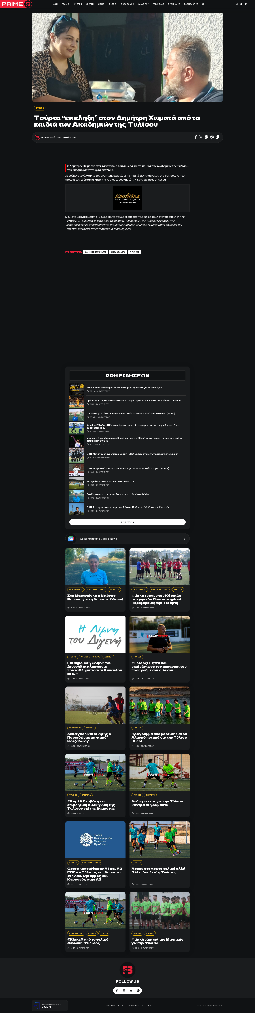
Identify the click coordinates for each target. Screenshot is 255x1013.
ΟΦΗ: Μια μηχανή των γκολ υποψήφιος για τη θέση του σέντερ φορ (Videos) (128, 468)
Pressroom (47, 137)
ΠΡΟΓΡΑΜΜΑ (174, 4)
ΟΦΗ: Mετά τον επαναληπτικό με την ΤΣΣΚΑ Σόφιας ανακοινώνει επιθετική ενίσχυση (132, 453)
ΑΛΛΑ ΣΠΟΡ (143, 4)
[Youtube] (241, 4)
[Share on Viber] (212, 137)
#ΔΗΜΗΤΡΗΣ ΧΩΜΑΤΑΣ (95, 252)
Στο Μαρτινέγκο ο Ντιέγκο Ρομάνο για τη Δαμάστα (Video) (119, 494)
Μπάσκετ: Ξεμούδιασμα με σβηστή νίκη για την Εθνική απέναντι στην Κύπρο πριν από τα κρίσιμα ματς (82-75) (134, 439)
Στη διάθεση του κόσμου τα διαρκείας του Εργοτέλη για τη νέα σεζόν (124, 387)
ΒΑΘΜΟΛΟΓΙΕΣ (191, 4)
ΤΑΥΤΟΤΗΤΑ (145, 1005)
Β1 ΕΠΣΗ (101, 4)
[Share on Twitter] (201, 137)
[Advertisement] (127, 155)
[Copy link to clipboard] (217, 137)
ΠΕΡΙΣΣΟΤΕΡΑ (127, 522)
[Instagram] (236, 4)
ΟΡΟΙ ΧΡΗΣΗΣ (132, 1005)
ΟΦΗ (55, 4)
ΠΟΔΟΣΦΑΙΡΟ (127, 4)
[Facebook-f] (232, 4)
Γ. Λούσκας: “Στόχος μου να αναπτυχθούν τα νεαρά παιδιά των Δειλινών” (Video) (131, 413)
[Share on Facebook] (196, 137)
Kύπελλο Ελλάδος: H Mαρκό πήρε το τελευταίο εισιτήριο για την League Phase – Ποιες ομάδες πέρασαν (133, 426)
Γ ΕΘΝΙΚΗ (66, 4)
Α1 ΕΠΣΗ (78, 4)
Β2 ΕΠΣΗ (113, 4)
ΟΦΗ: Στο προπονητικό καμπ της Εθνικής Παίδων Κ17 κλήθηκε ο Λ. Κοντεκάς (128, 507)
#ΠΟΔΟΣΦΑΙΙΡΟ (118, 252)
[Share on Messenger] (206, 137)
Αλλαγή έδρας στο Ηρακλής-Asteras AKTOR (110, 481)
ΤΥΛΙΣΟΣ (40, 108)
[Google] (246, 4)
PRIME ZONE (158, 4)
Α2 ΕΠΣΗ (90, 4)
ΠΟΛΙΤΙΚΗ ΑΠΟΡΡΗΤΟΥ (113, 1005)
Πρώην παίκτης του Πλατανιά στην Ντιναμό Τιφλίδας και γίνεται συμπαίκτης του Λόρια (134, 400)
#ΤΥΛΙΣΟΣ (134, 252)
